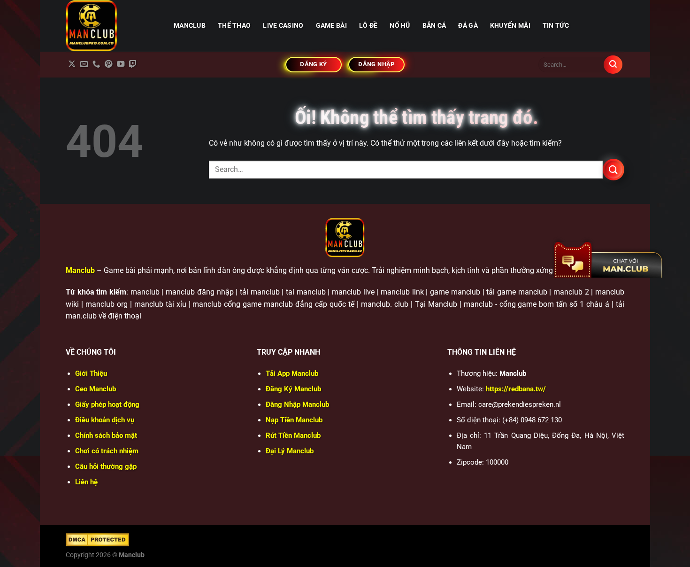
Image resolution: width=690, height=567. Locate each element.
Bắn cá (434, 26)
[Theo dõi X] (72, 64)
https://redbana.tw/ (516, 389)
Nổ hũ (400, 26)
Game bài (331, 26)
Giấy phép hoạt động (107, 404)
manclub (190, 26)
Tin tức (556, 26)
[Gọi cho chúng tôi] (96, 64)
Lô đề (368, 26)
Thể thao (234, 26)
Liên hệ (86, 482)
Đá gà (467, 26)
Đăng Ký (293, 389)
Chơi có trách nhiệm (106, 451)
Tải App (292, 373)
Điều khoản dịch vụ (104, 420)
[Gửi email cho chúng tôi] (84, 64)
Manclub (80, 270)
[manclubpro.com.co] (113, 26)
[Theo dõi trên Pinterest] (108, 64)
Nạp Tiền (294, 420)
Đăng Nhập (297, 404)
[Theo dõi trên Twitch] (133, 64)
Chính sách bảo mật (106, 435)
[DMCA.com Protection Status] (97, 539)
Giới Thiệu (91, 373)
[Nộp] (613, 64)
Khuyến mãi (510, 26)
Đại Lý (290, 451)
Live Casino (283, 26)
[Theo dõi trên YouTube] (120, 64)
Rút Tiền (293, 435)
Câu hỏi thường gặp (106, 466)
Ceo (95, 389)
